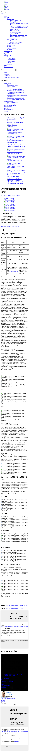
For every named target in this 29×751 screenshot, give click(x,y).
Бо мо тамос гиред (9, 67)
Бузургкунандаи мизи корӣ (17, 24)
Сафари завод (11, 58)
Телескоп (9, 49)
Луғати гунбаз (14, 29)
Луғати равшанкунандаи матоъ (18, 27)
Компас (9, 46)
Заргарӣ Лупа (14, 22)
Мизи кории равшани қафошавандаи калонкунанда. (15, 121)
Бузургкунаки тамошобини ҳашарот (17, 99)
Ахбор (5, 65)
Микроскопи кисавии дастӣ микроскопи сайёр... (14, 132)
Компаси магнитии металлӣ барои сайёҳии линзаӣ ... (14, 152)
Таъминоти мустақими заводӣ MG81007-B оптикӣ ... (15, 175)
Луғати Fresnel (14, 33)
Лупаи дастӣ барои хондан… (15, 160)
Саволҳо (9, 64)
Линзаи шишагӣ (11, 48)
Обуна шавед (4, 664)
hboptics (3, 701)
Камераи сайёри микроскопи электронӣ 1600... (15, 141)
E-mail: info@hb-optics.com (11, 674)
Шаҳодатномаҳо (11, 59)
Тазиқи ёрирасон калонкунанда (19, 26)
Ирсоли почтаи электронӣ (8, 698)
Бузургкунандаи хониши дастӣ (18, 35)
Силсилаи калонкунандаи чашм (19, 23)
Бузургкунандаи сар (15, 20)
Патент (9, 62)
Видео (5, 54)
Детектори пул (11, 45)
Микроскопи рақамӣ (16, 42)
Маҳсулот (6, 17)
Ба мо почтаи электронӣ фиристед (10, 226)
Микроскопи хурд (12, 39)
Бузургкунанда (11, 19)
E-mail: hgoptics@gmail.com (13, 675)
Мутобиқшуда (8, 51)
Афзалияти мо (11, 61)
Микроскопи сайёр (15, 40)
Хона (5, 16)
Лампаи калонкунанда (13, 43)
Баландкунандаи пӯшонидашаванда (15, 31)
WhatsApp (3, 700)
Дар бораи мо (7, 55)
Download (6, 52)
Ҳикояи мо (10, 56)
